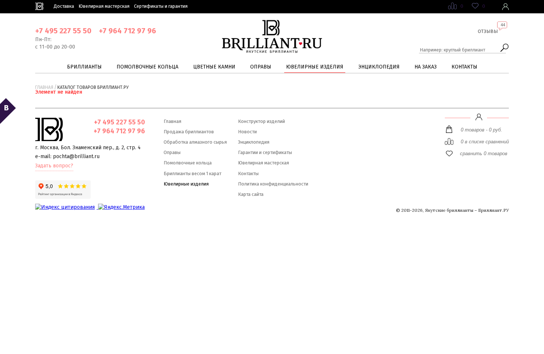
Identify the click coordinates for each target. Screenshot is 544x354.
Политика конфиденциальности (273, 184)
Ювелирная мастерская (104, 6)
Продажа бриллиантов (189, 131)
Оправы (260, 67)
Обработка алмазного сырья (195, 142)
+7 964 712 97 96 (127, 30)
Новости (247, 131)
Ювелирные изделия (314, 67)
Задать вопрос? (54, 166)
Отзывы (488, 31)
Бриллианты (84, 67)
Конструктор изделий (261, 121)
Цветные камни (214, 67)
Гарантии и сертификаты (265, 152)
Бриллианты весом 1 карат (192, 173)
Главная (44, 87)
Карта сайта (250, 194)
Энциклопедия (379, 67)
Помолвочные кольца (147, 67)
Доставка (64, 6)
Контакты (464, 67)
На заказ (425, 67)
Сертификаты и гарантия (161, 6)
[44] (488, 37)
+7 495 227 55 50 (63, 30)
